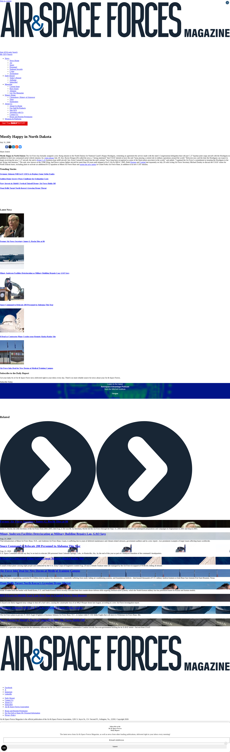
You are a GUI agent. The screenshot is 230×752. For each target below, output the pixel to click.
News (7, 58)
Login (9, 52)
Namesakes (14, 102)
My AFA (3, 54)
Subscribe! (14, 82)
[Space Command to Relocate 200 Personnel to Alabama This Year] (12, 300)
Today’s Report (15, 78)
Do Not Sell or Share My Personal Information (22, 713)
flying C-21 (41, 160)
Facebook (8, 688)
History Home (10, 95)
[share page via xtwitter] (10, 148)
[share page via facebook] (6, 148)
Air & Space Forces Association (17, 707)
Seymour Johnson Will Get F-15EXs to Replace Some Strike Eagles (41, 607)
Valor (12, 99)
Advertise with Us (16, 112)
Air (11, 63)
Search (14, 52)
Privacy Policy (10, 715)
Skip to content (5, 1)
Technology (14, 74)
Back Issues (14, 89)
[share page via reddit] (16, 148)
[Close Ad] (226, 743)
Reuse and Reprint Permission (21, 117)
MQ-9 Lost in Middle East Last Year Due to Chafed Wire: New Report (43, 595)
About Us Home (16, 106)
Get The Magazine (17, 93)
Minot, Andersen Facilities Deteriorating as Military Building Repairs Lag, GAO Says (34, 273)
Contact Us (14, 115)
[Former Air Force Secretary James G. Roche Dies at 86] (12, 237)
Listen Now (115, 398)
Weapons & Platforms (13, 119)
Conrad (143, 162)
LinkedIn (8, 694)
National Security (16, 69)
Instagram (8, 692)
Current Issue (15, 86)
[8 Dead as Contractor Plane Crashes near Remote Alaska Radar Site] (12, 332)
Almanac (13, 91)
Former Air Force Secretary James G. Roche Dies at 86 (22, 241)
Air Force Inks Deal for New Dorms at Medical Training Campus (26, 368)
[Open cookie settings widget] (4, 748)
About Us (8, 104)
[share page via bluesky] (20, 148)
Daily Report (10, 76)
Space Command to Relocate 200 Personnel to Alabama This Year (26, 305)
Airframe (13, 80)
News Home (14, 61)
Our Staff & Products (18, 108)
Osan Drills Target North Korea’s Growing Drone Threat (35, 583)
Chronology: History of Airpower (22, 97)
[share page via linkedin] (13, 148)
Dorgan (133, 162)
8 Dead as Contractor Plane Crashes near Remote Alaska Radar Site (28, 337)
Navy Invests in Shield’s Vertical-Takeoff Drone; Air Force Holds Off (42, 620)
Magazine (8, 84)
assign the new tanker (88, 164)
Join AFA (3, 52)
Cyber (12, 71)
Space (12, 65)
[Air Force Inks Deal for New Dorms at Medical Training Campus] (12, 364)
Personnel (13, 67)
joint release (49, 158)
